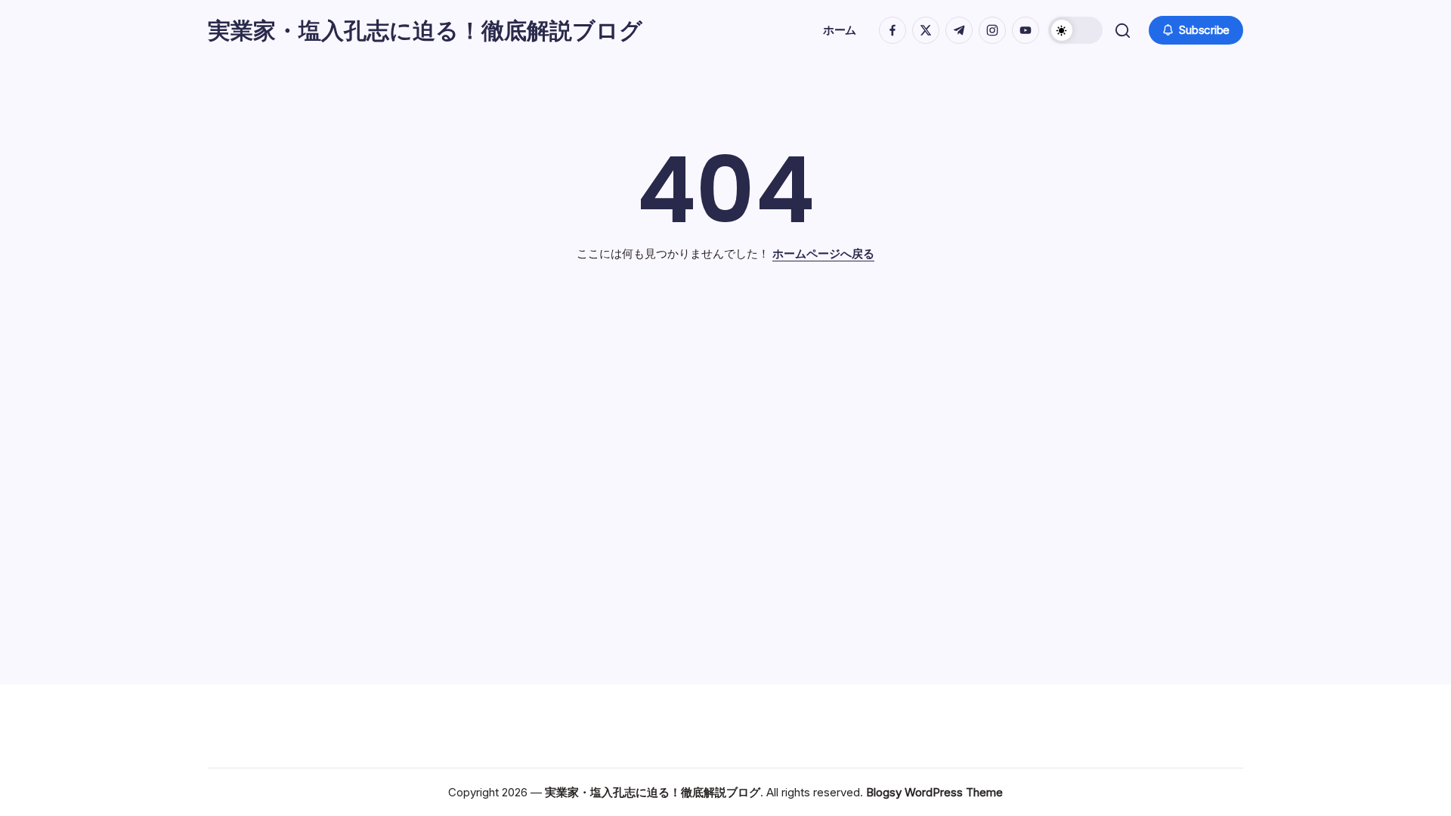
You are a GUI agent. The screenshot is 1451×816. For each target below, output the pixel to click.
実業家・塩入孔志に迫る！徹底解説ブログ (425, 30)
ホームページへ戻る (823, 253)
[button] (1075, 30)
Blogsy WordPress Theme (934, 792)
